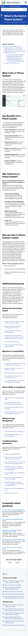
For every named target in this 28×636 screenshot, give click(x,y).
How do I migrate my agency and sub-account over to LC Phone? (14, 322)
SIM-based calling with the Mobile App (15, 625)
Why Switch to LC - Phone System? (14, 49)
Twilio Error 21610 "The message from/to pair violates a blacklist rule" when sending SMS (15, 468)
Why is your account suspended (13, 585)
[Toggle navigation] (25, 2)
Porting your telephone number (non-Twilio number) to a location (15, 381)
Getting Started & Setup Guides (15, 55)
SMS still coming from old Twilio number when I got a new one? (13, 458)
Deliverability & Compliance (14, 58)
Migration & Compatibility (14, 56)
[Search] (25, 9)
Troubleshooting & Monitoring (15, 61)
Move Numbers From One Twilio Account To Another (13, 376)
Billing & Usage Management (15, 59)
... (7, 6)
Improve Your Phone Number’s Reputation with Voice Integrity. (13, 403)
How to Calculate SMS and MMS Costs (14, 431)
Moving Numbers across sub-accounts (15, 373)
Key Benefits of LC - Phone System (14, 48)
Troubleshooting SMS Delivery (13, 454)
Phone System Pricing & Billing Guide (14, 594)
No (11, 562)
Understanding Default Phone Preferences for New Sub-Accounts (14, 617)
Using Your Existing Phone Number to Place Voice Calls (15, 621)
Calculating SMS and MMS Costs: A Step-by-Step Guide (14, 435)
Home (2, 6)
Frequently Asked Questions (12, 63)
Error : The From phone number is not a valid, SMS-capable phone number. (15, 462)
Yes (18, 562)
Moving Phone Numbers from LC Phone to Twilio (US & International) (15, 364)
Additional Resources (10, 52)
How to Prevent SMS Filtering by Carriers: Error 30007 (13, 478)
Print (6, 574)
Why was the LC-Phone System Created (15, 51)
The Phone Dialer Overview (12, 341)
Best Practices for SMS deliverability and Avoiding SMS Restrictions (14, 412)
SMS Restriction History (11, 493)
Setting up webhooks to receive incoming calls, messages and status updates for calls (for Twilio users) (14, 337)
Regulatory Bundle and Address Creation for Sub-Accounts (13, 326)
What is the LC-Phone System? (13, 46)
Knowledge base (16, 635)
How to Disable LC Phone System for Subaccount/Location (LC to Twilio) (14, 597)
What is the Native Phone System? (14, 591)
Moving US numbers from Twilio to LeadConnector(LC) (14, 369)
